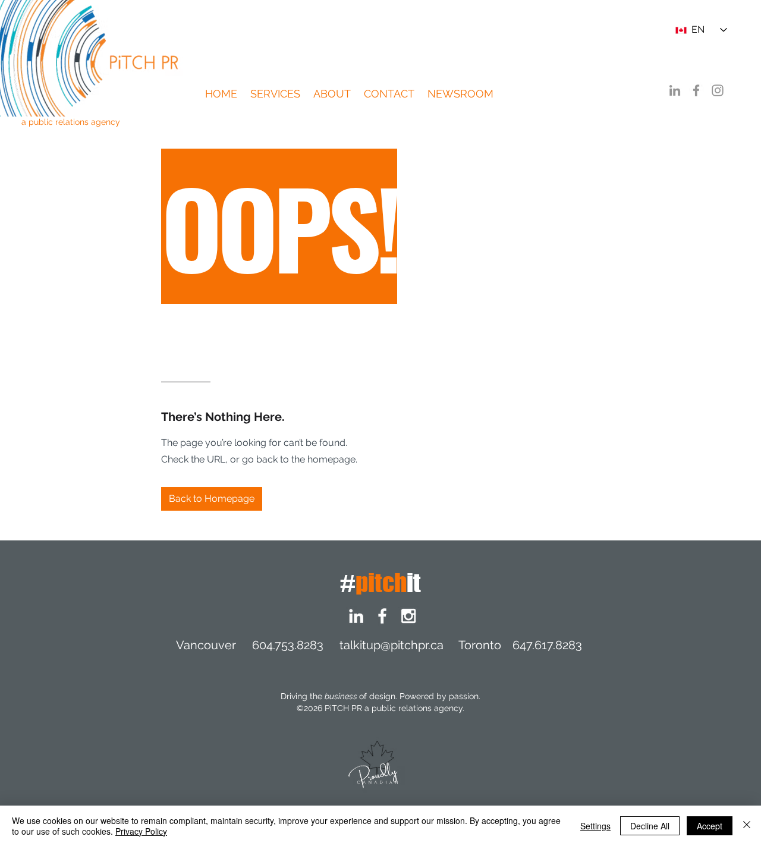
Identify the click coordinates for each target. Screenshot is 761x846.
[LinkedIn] (675, 90)
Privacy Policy (141, 831)
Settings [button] (595, 826)
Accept (709, 826)
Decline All (649, 826)
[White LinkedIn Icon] (356, 616)
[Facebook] (696, 90)
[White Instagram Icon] (408, 616)
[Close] (747, 825)
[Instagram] (717, 90)
